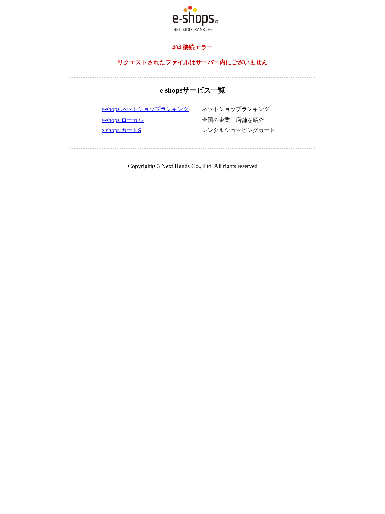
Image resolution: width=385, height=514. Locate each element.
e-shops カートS (121, 130)
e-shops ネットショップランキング (145, 109)
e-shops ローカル (123, 120)
